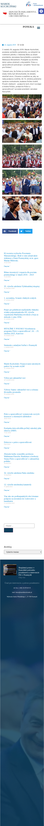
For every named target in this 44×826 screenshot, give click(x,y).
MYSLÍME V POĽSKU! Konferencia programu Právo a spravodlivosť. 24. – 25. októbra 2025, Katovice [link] (21, 331)
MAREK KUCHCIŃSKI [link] (8, 5)
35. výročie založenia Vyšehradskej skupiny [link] (22, 286)
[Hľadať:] (19, 526)
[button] (38, 28)
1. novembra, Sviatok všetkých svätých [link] (20, 298)
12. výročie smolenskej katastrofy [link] (17, 484)
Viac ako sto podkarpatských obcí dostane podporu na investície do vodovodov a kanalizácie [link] (21, 498)
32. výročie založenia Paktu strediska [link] (19, 473)
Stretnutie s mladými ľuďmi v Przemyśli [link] (20, 345)
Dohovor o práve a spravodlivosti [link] (18, 442)
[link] (41, 11)
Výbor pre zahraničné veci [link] (14, 378)
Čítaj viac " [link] (7, 266)
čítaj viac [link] (22, 577)
